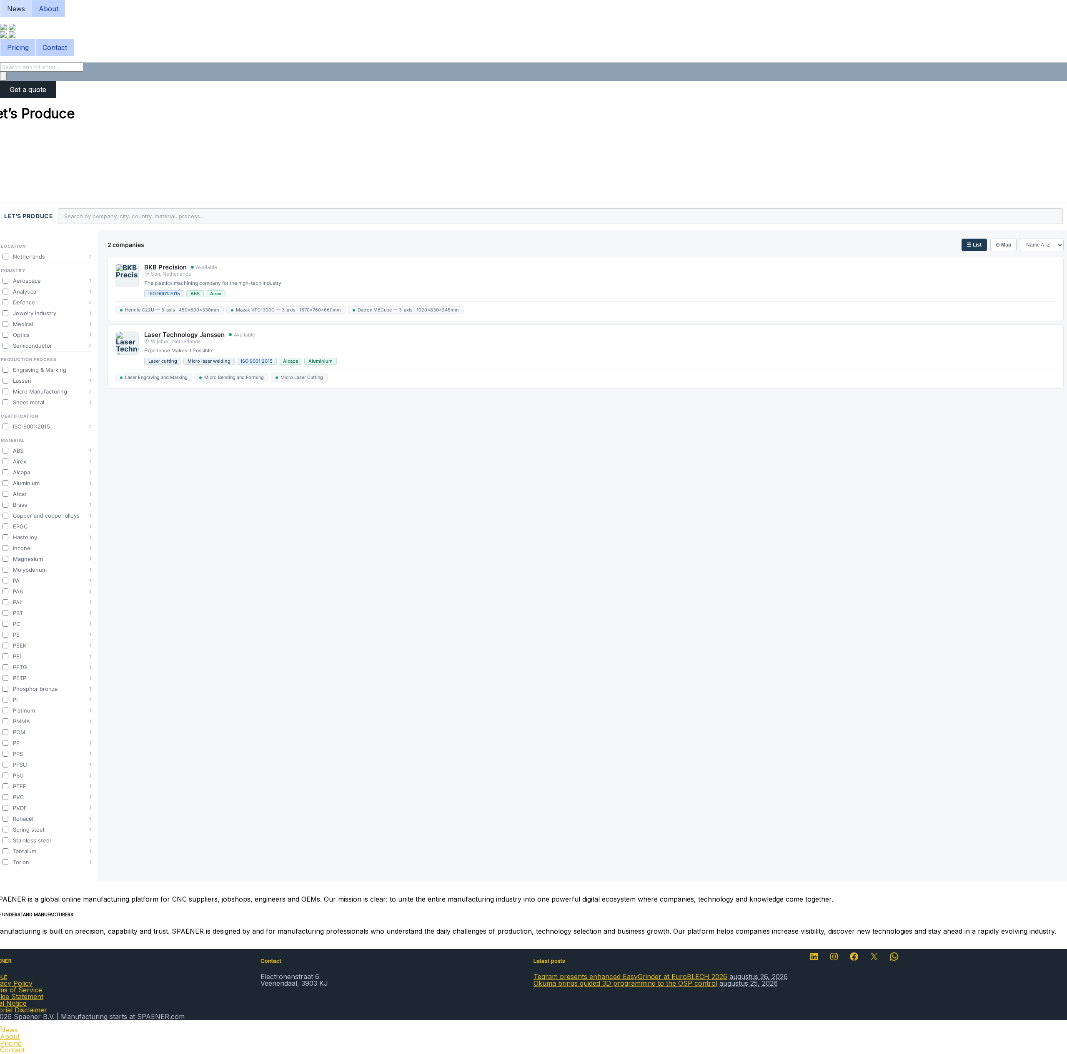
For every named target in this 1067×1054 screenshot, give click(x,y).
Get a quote (28, 89)
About (48, 9)
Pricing (18, 47)
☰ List (974, 245)
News (16, 9)
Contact (55, 47)
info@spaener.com (290, 990)
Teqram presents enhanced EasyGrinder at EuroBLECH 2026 (630, 976)
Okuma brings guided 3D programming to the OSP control (625, 983)
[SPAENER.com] (7, 28)
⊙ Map (1003, 245)
